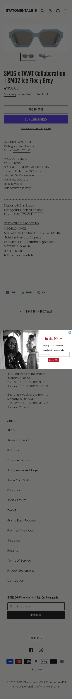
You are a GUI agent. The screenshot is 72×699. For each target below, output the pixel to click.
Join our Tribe (53, 360)
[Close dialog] (70, 332)
